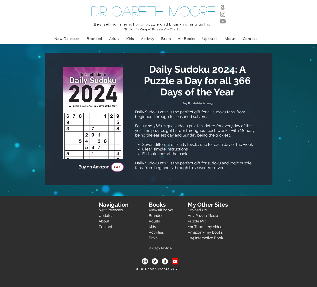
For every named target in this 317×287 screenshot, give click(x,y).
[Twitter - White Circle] (155, 261)
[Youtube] (222, 21)
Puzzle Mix (197, 221)
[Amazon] (222, 6)
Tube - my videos (209, 227)
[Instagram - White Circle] (145, 261)
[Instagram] (222, 14)
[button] (160, 247)
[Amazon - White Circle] (165, 261)
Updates (106, 215)
